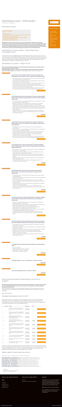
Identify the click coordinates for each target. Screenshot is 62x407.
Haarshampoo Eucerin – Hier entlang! (9, 361)
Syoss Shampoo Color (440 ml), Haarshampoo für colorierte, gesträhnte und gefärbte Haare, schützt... (16, 313)
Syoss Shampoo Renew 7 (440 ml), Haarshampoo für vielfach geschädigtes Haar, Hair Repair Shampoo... (16, 320)
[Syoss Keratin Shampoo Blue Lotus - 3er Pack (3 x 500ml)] (7, 272)
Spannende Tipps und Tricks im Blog (29, 381)
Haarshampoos (5, 369)
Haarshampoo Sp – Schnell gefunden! (9, 360)
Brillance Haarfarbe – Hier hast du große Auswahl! (54, 39)
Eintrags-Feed (4, 384)
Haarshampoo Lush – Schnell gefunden (10, 363)
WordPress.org (5, 387)
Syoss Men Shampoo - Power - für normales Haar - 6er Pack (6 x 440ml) (27, 260)
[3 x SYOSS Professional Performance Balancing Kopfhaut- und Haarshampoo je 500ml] (7, 246)
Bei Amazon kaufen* (41, 90)
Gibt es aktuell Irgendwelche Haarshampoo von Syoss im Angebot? (15, 37)
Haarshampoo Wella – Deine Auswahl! (9, 362)
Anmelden (4, 382)
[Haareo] (31, 7)
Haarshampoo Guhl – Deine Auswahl (9, 365)
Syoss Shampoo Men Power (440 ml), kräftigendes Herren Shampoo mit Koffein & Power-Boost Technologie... (16, 317)
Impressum (54, 405)
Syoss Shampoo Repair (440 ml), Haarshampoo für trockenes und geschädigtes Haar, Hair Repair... (16, 328)
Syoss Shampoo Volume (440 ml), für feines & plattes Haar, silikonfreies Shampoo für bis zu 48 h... (16, 332)
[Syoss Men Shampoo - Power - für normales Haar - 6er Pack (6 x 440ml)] (7, 262)
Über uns (24, 379)
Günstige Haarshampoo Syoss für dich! (10, 38)
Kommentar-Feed (5, 385)
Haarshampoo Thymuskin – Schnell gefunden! (10, 370)
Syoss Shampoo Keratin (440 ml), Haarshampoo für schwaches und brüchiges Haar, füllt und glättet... (16, 324)
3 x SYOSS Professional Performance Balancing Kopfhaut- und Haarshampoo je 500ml (28, 245)
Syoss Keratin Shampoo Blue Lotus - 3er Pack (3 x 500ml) (24, 270)
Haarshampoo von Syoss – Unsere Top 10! (10, 36)
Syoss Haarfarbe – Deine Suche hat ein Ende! (11, 358)
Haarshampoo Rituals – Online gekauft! (10, 357)
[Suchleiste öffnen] (31, 16)
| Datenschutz (58, 405)
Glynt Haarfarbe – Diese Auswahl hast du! (54, 32)
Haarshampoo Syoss (6, 33)
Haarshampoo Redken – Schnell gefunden (10, 366)
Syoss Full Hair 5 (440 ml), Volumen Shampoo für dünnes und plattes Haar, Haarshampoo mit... (16, 309)
